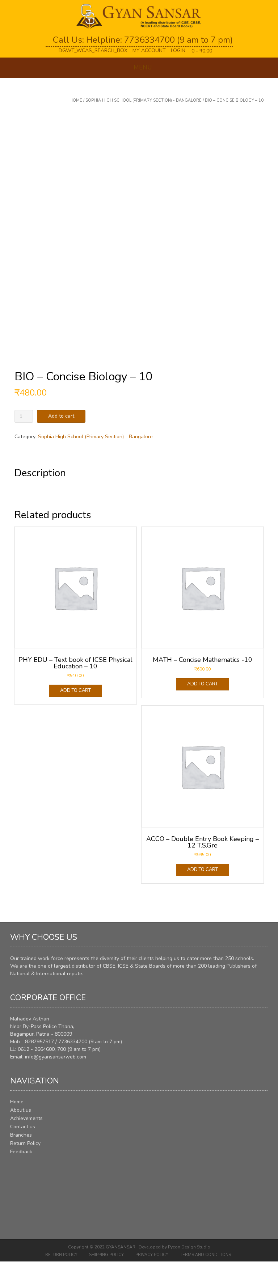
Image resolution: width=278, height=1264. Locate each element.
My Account (149, 50)
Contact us (22, 1126)
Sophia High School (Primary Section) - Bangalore (143, 100)
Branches (21, 1135)
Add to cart (61, 416)
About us (20, 1110)
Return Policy (25, 1143)
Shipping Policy (106, 1254)
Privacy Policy (151, 1254)
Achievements (26, 1118)
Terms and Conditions (205, 1254)
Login (178, 50)
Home (76, 100)
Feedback (21, 1151)
